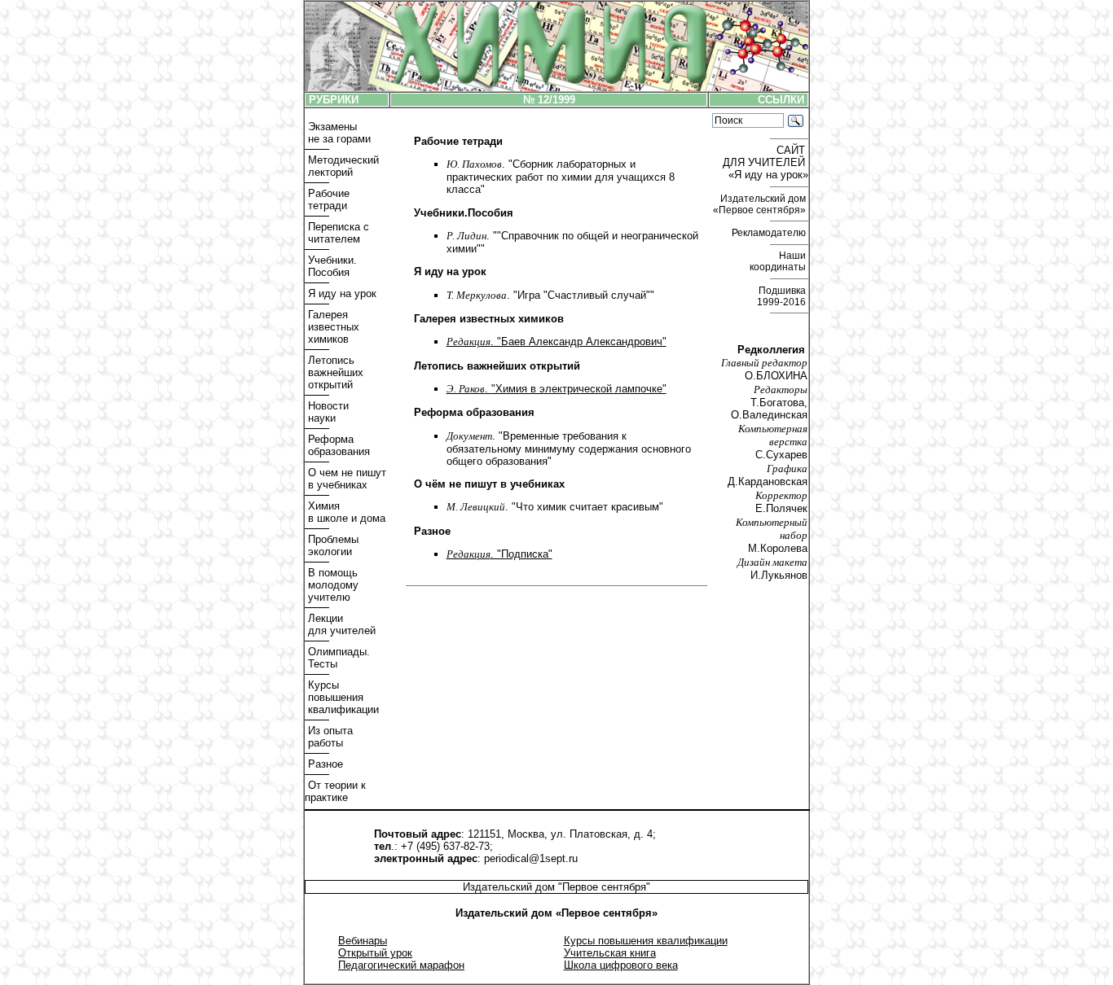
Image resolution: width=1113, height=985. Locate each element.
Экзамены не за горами (338, 132)
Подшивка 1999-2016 (782, 296)
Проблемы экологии (332, 545)
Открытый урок (375, 953)
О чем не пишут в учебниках (345, 478)
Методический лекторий (342, 166)
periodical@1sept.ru (531, 858)
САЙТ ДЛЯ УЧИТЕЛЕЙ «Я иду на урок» (765, 162)
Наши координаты (779, 261)
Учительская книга (610, 953)
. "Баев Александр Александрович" (556, 341)
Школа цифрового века (621, 965)
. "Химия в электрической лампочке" (556, 389)
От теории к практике (335, 791)
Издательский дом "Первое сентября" (556, 887)
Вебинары (362, 941)
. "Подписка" (499, 554)
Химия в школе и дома (345, 512)
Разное (324, 764)
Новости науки (327, 412)
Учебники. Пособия (331, 266)
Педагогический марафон (401, 965)
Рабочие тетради (327, 199)
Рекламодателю (770, 233)
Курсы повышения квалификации (342, 697)
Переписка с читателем (337, 233)
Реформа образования (337, 445)
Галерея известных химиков (332, 327)
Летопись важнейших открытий (334, 372)
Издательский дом (760, 204)
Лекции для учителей (340, 624)
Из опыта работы (329, 737)
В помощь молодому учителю (332, 585)
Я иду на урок (340, 293)
